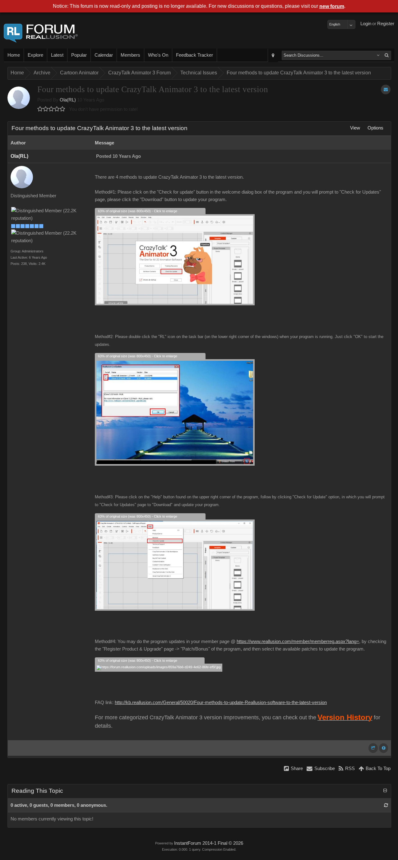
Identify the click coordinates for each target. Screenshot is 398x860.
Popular (79, 55)
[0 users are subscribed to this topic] (386, 89)
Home (13, 55)
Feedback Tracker (194, 55)
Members (130, 55)
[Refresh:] (386, 805)
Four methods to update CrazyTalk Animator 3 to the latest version (299, 72)
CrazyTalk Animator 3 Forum (139, 72)
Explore (35, 55)
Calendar (104, 55)
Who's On (158, 55)
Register (385, 23)
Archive (42, 72)
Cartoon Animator (79, 72)
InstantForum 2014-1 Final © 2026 (208, 843)
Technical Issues (198, 72)
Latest (57, 55)
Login (365, 23)
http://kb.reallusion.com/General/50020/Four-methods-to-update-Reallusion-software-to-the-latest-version (221, 702)
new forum (331, 6)
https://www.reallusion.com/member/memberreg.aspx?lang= (298, 641)
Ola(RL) (68, 99)
